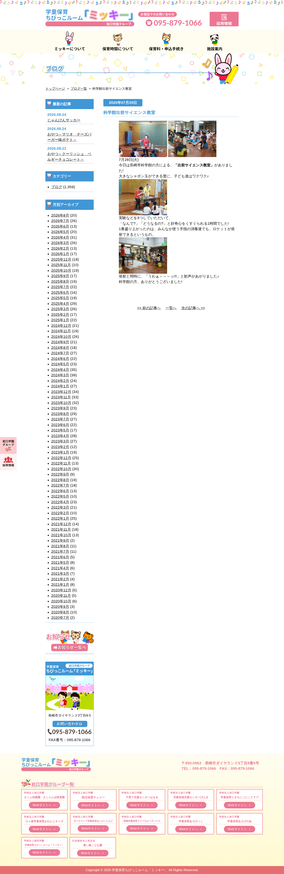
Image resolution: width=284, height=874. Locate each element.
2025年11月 (61, 265)
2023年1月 (60, 452)
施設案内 (214, 41)
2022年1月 (60, 518)
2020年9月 (60, 607)
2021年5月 (60, 562)
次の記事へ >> (193, 308)
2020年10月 (61, 601)
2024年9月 (60, 342)
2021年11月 (61, 529)
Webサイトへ (44, 805)
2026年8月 (60, 215)
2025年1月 (60, 320)
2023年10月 (61, 403)
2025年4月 (60, 304)
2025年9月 (60, 276)
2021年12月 (61, 524)
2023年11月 (61, 397)
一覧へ (171, 308)
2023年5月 (60, 430)
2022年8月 (60, 480)
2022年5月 (60, 496)
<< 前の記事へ (149, 308)
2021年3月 (60, 574)
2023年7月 (60, 419)
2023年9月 (60, 408)
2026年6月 (60, 226)
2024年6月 (60, 359)
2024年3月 (60, 375)
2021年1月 (60, 585)
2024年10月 (61, 337)
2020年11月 (61, 596)
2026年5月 (60, 232)
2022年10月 (61, 469)
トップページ (55, 89)
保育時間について (118, 41)
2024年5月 (60, 364)
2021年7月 (60, 551)
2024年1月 (60, 386)
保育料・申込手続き (166, 41)
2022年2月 (60, 513)
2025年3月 (60, 309)
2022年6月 (60, 491)
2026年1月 (60, 254)
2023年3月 (60, 441)
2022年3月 (60, 507)
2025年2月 (60, 315)
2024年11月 (61, 331)
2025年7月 (60, 287)
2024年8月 (60, 348)
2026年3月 (60, 243)
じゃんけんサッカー (63, 120)
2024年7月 (60, 353)
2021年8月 (60, 546)
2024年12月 (61, 326)
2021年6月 (60, 557)
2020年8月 (60, 612)
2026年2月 (60, 248)
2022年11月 (61, 463)
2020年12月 (61, 590)
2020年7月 (60, 618)
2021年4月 (60, 568)
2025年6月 (60, 292)
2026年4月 (60, 237)
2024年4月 (60, 370)
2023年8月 (60, 414)
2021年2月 (60, 579)
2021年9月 (60, 540)
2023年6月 (60, 425)
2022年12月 (61, 458)
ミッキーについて (69, 41)
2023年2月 (60, 447)
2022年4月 (60, 502)
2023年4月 (60, 436)
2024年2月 (60, 381)
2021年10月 (61, 535)
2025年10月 (61, 270)
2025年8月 (60, 281)
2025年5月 (60, 298)
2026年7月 (60, 221)
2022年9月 (60, 474)
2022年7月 (60, 485)
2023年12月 (61, 392)
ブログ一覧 (79, 89)
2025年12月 (61, 259)
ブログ (56, 187)
